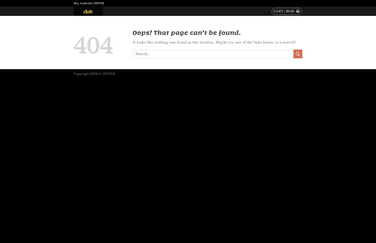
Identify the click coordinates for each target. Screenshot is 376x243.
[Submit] (298, 54)
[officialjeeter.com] (95, 11)
